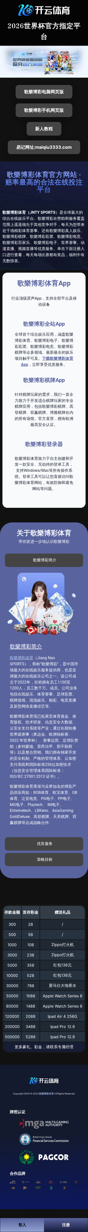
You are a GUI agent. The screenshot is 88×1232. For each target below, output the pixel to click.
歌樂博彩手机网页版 (44, 110)
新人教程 (44, 128)
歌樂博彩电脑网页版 (44, 91)
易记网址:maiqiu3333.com (44, 147)
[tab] (44, 560)
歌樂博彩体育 (21, 658)
